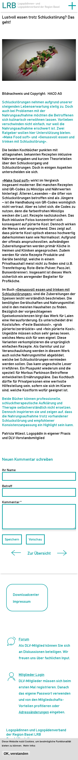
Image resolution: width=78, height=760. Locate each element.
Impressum (22, 601)
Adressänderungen (34, 712)
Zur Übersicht (39, 553)
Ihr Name (9, 470)
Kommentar (11, 502)
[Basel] (31, 6)
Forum (24, 639)
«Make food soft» (16, 180)
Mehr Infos (29, 745)
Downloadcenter (26, 594)
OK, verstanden (16, 753)
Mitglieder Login (31, 674)
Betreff (7, 486)
